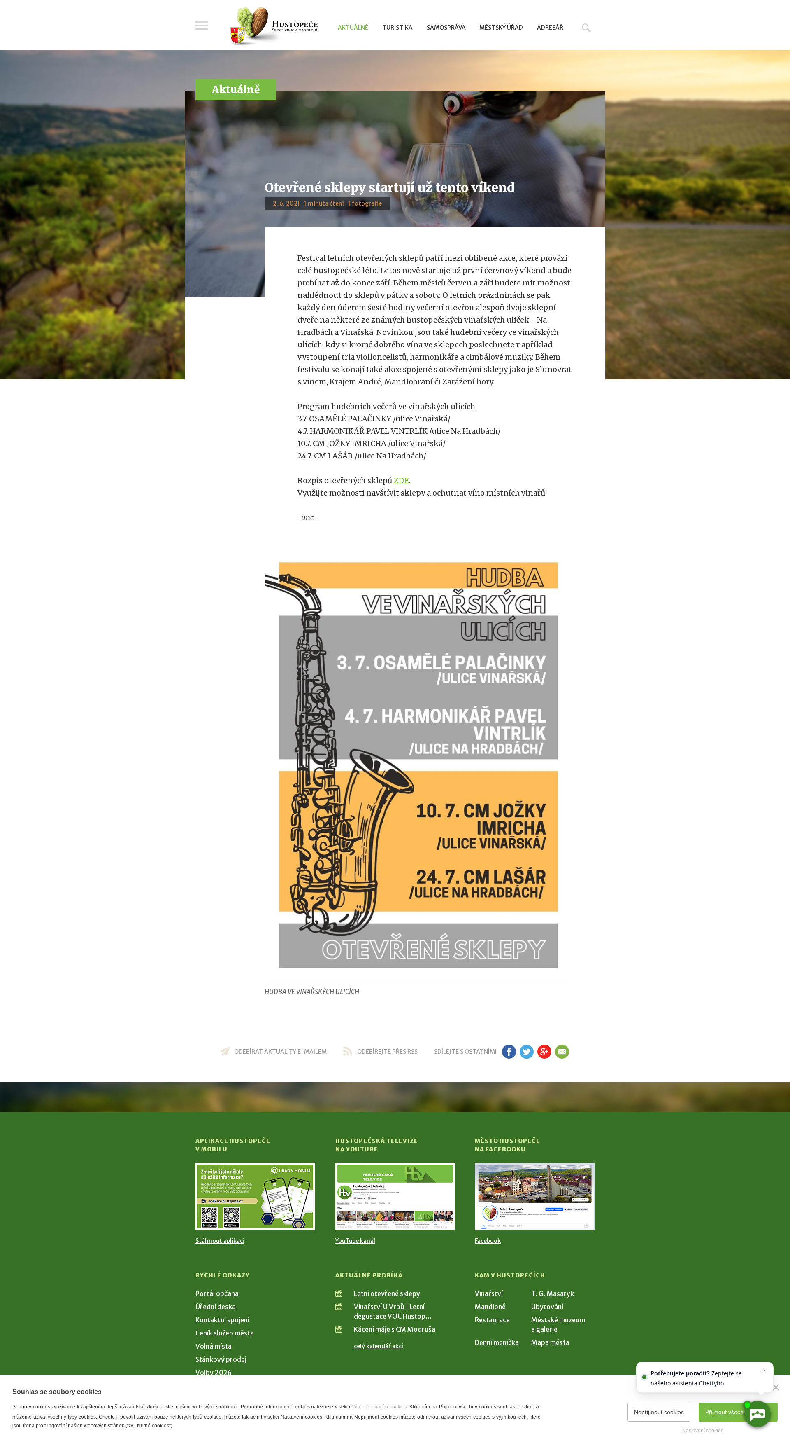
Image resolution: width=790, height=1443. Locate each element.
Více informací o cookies (379, 1407)
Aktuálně (353, 27)
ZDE (401, 480)
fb (509, 1051)
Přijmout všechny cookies (738, 1412)
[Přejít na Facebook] (535, 1196)
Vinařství (489, 1293)
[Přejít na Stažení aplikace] (255, 1196)
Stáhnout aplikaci (219, 1240)
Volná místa (213, 1346)
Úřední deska (215, 1307)
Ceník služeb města (224, 1333)
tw (526, 1051)
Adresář (550, 27)
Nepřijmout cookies (659, 1412)
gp (544, 1051)
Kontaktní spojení (222, 1320)
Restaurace (492, 1320)
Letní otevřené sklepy (387, 1293)
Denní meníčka (497, 1342)
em (562, 1051)
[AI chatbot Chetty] (757, 1414)
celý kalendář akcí (378, 1346)
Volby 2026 (213, 1372)
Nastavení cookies (702, 1431)
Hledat (586, 27)
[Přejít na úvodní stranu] (274, 27)
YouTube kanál (355, 1240)
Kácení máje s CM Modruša (394, 1329)
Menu (201, 25)
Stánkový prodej (220, 1359)
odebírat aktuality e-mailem (280, 1051)
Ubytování (547, 1307)
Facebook (488, 1240)
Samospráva (446, 27)
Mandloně (490, 1307)
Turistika (397, 27)
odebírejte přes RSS (387, 1051)
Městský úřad (501, 27)
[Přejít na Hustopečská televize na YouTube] (395, 1196)
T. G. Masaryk (552, 1293)
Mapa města (550, 1342)
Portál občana (217, 1293)
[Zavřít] (776, 1387)
